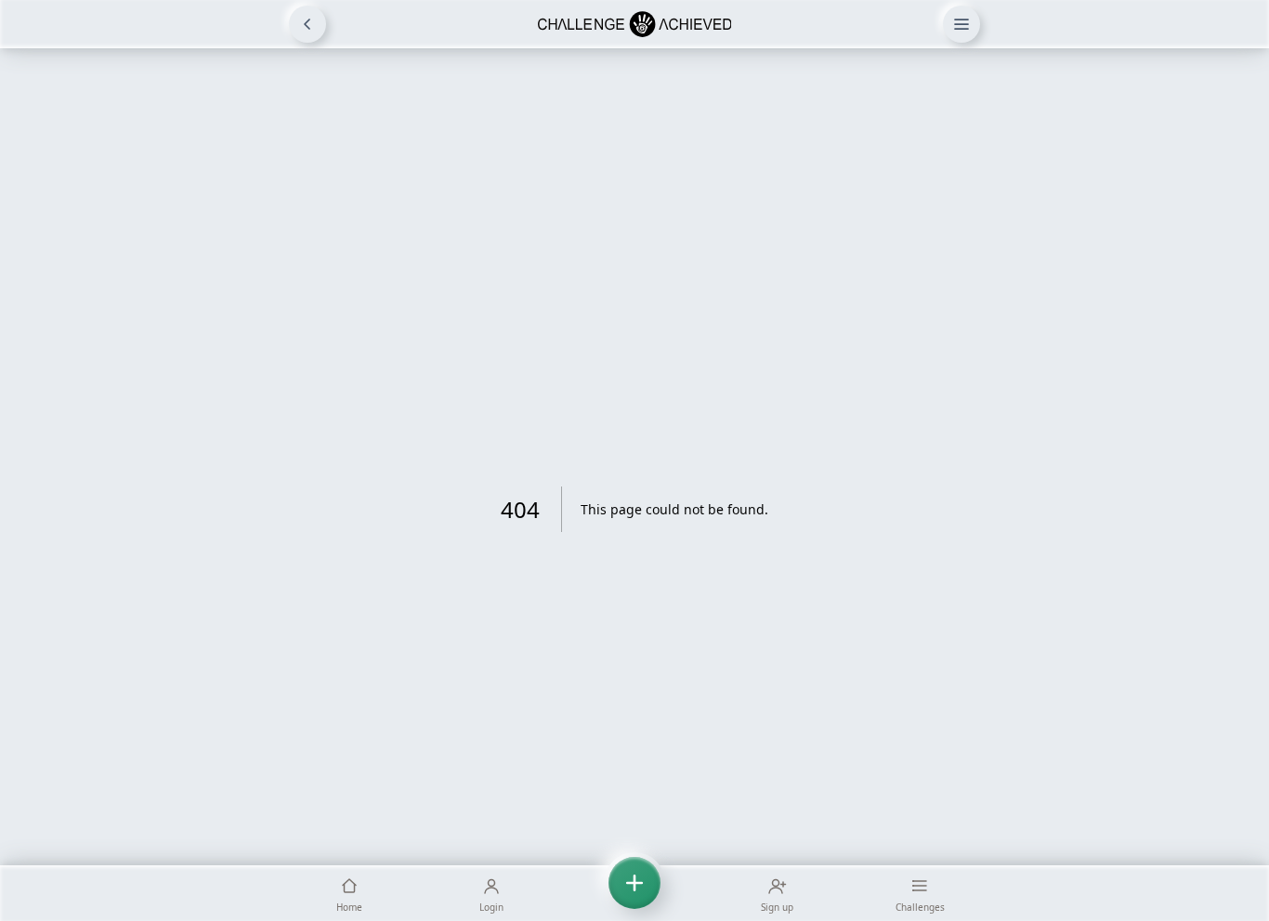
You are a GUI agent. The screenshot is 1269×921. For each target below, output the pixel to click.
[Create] (634, 893)
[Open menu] (961, 24)
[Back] (307, 24)
